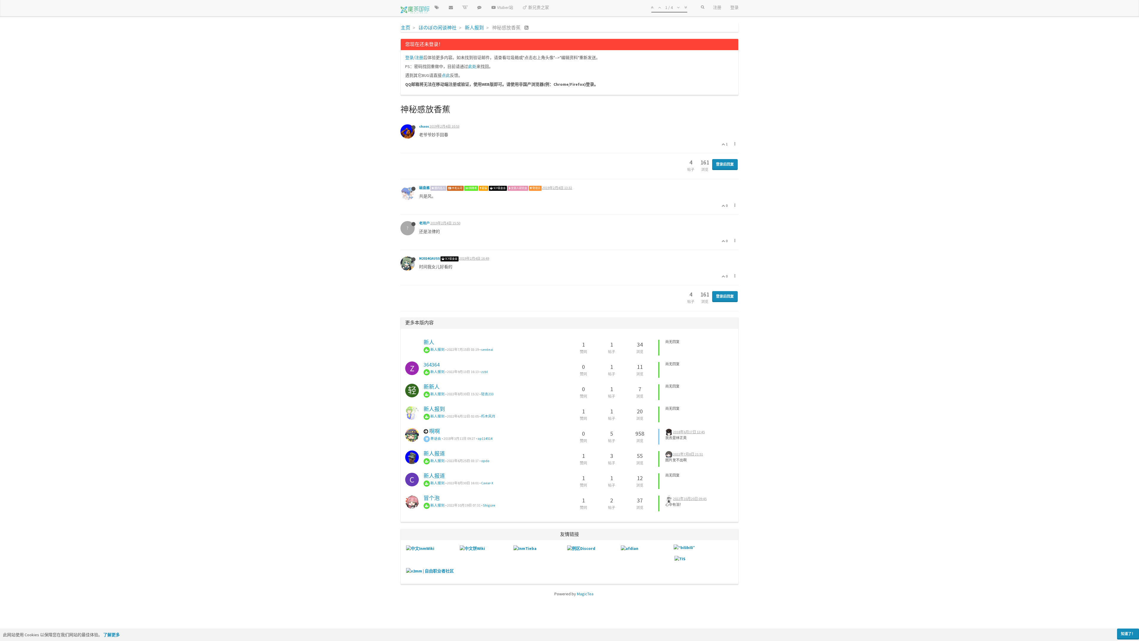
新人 (429, 342)
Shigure (489, 505)
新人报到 (437, 349)
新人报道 (434, 453)
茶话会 (435, 438)
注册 (419, 57)
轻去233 (487, 394)
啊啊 (434, 431)
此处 (472, 66)
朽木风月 (488, 416)
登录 (409, 57)
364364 (432, 364)
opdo (485, 460)
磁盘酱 (424, 187)
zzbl (484, 371)
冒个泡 (432, 498)
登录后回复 (725, 164)
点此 (446, 75)
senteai (487, 349)
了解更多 (111, 634)
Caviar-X (487, 483)
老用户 (424, 223)
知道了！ (1128, 634)
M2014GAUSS (429, 258)
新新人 (432, 386)
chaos (424, 126)
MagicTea (585, 593)
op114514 (485, 438)
